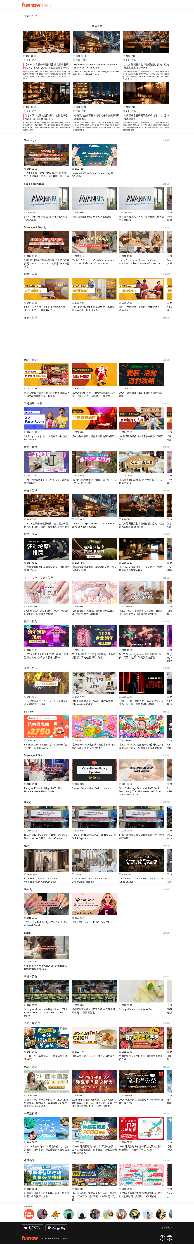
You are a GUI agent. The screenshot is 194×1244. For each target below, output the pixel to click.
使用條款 (64, 1239)
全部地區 (29, 15)
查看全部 (166, 140)
